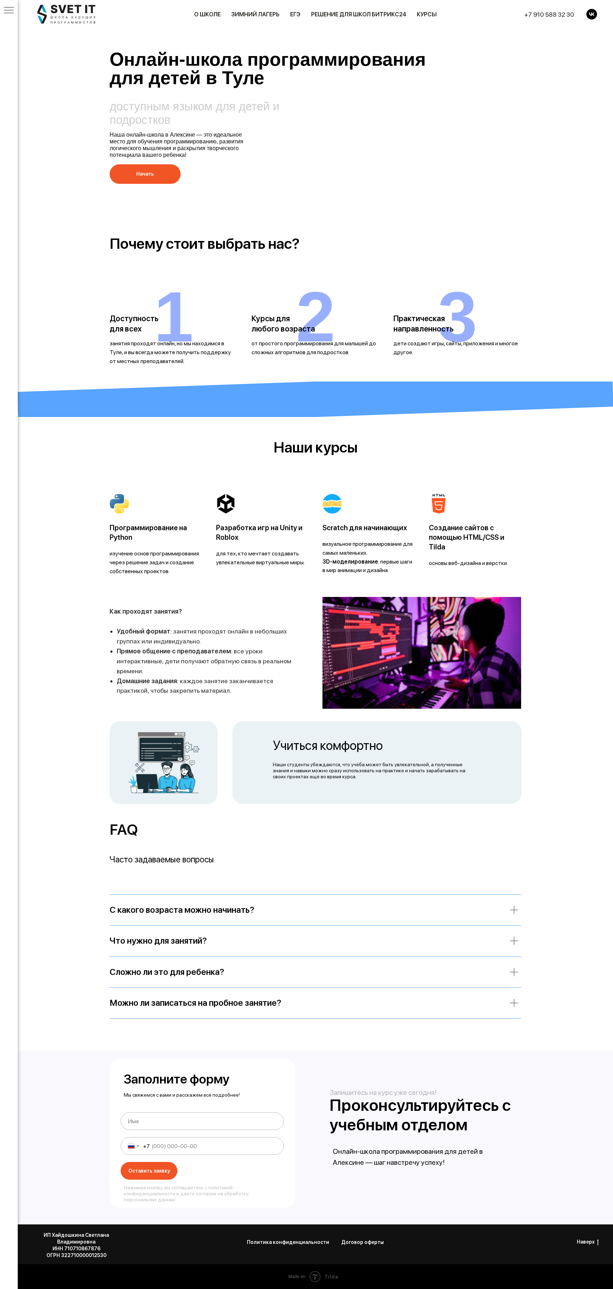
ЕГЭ (295, 14)
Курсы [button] (427, 14)
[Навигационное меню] (9, 10)
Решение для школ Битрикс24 (358, 14)
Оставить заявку (149, 1171)
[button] (145, 174)
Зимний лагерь (255, 14)
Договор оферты (362, 1242)
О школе (207, 14)
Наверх (586, 1242)
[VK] (591, 14)
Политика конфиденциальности (288, 1242)
